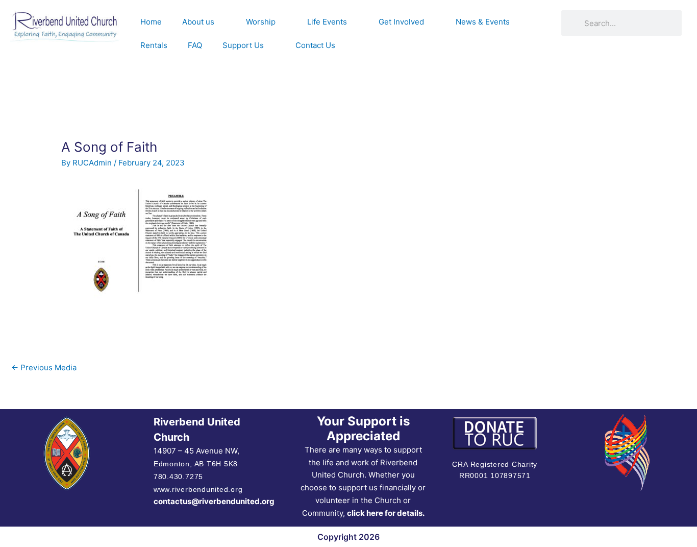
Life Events (327, 22)
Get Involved (401, 22)
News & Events (483, 22)
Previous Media (44, 367)
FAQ (195, 45)
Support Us (243, 45)
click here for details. (386, 513)
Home (151, 22)
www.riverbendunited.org (198, 489)
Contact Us (315, 45)
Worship (261, 22)
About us (198, 22)
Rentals (153, 45)
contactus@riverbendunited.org (214, 501)
